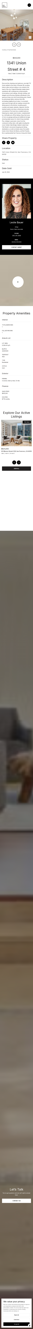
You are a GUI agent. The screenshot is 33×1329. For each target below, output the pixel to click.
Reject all (16, 1315)
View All (16, 468)
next (19, 45)
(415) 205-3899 (16, 235)
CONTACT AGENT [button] (16, 247)
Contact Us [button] (17, 1200)
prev (14, 45)
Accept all (16, 1324)
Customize (16, 1319)
